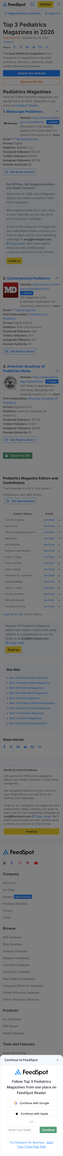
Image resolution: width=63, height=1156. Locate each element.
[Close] (57, 1060)
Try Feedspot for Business (27, 1142)
